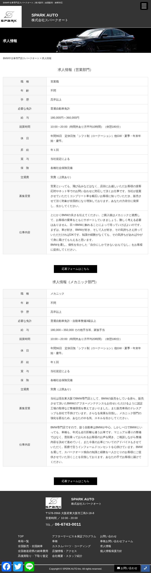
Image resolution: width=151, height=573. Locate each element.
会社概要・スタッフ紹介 (67, 555)
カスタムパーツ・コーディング (71, 546)
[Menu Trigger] (144, 6)
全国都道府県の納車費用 (33, 551)
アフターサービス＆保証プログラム (74, 536)
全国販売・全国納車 (30, 546)
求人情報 (105, 546)
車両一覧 (23, 541)
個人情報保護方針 (111, 551)
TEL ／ (63, 524)
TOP (21, 536)
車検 (55, 541)
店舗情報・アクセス (64, 551)
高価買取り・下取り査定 (33, 555)
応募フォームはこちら (75, 268)
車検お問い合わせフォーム (116, 541)
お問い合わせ (108, 536)
